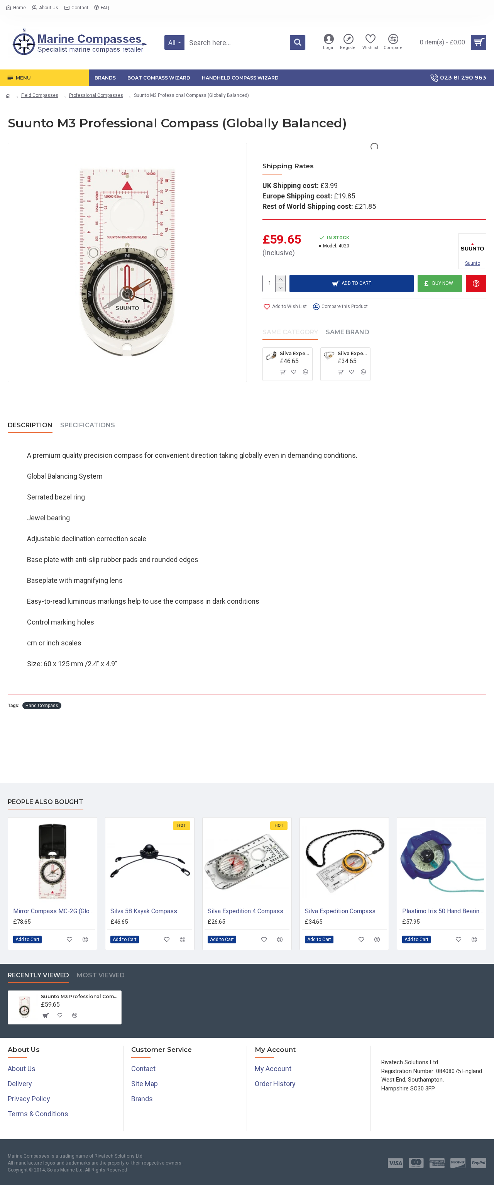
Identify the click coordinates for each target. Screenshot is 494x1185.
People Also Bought (45, 802)
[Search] (297, 42)
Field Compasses (39, 95)
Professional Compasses (96, 95)
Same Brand (347, 332)
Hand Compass (41, 705)
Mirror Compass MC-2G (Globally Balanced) (54, 911)
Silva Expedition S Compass (295, 353)
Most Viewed (101, 975)
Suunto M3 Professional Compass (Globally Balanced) (79, 996)
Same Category (290, 332)
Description (30, 425)
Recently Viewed (38, 975)
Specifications (87, 425)
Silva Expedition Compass (353, 353)
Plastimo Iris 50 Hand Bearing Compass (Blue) (443, 911)
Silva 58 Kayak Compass (143, 911)
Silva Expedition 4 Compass (245, 911)
